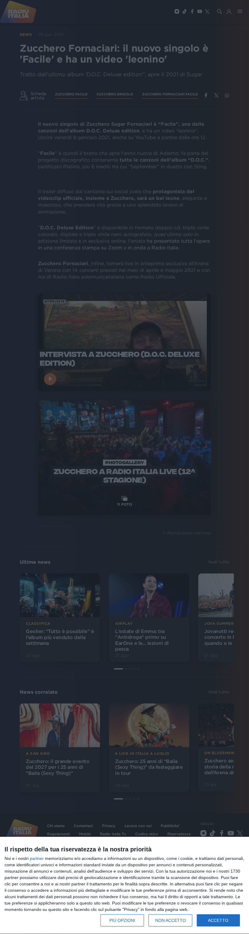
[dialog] (124, 885)
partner (37, 858)
